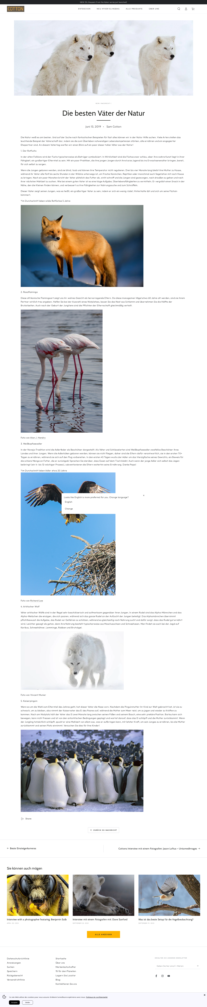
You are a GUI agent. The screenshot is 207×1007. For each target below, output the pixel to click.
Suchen (10, 967)
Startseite (61, 958)
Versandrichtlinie (16, 979)
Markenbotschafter (66, 967)
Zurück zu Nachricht (105, 830)
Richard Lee (36, 600)
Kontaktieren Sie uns (66, 984)
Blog (58, 979)
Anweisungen (14, 962)
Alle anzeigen (103, 934)
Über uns (60, 962)
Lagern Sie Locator (66, 975)
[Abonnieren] (198, 966)
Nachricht (105, 103)
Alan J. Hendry (38, 437)
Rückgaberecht (15, 975)
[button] (178, 9)
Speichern (12, 971)
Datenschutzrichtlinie (18, 958)
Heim (98, 103)
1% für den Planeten (66, 971)
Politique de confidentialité (97, 997)
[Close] (204, 995)
